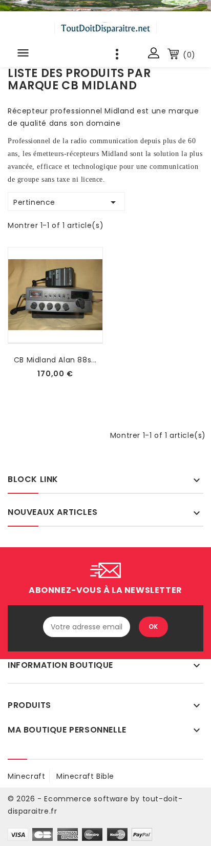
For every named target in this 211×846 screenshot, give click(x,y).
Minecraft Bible (85, 776)
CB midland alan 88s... (55, 360)
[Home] (105, 5)
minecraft (26, 776)
